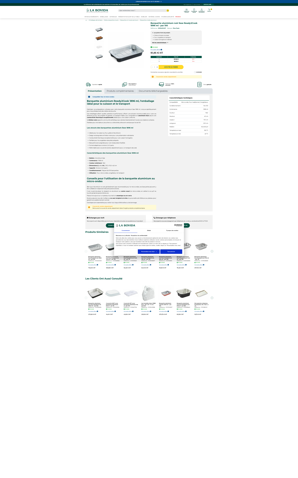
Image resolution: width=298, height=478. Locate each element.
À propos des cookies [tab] (172, 230)
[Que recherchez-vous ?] (168, 10)
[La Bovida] (97, 10)
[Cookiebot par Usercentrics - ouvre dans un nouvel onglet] (175, 225)
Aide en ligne (207, 4)
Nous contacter (197, 4)
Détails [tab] (149, 230)
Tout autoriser (171, 251)
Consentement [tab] (126, 230)
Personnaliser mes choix (148, 251)
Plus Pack (176, 28)
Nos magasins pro (188, 4)
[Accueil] (86, 20)
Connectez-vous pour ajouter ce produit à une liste (167, 72)
